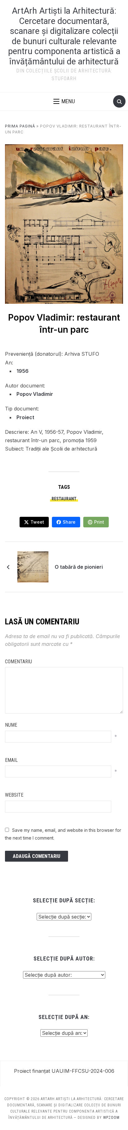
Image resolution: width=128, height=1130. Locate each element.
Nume (11, 725)
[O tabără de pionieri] (33, 566)
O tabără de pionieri (79, 567)
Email (11, 760)
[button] (64, 101)
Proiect (25, 417)
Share (69, 522)
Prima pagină (20, 126)
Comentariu (18, 662)
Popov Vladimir (34, 394)
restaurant (64, 498)
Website (14, 795)
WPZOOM (111, 1117)
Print (99, 522)
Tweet (37, 522)
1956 (22, 371)
